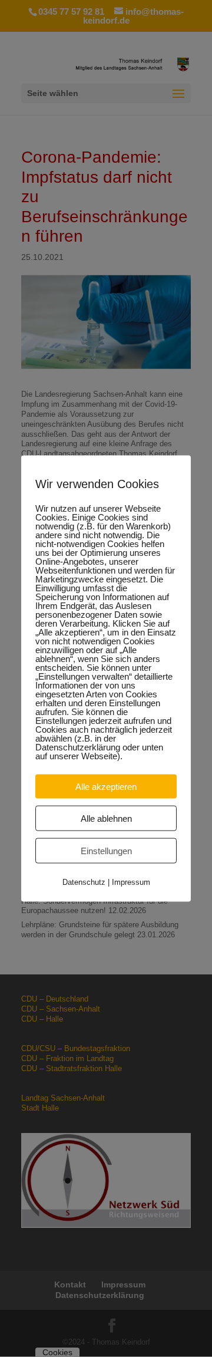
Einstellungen (106, 851)
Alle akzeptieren (106, 787)
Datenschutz (83, 882)
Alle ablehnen (106, 818)
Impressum (131, 882)
